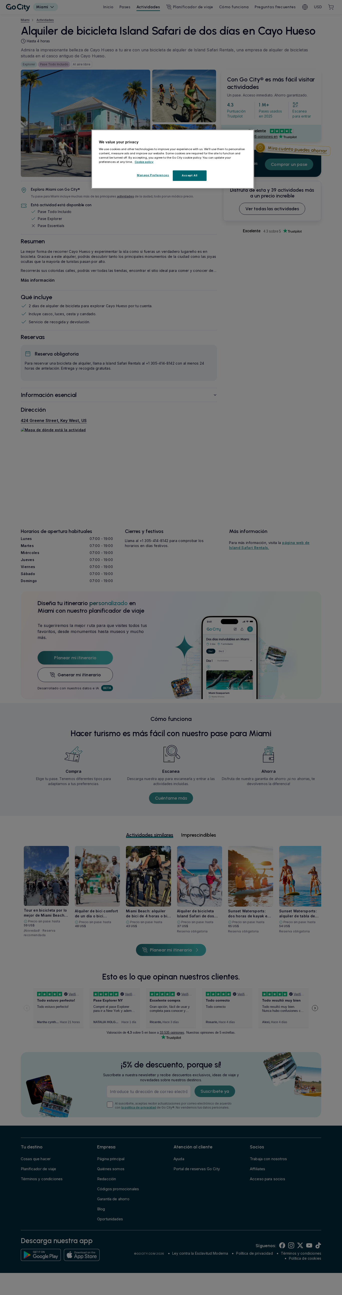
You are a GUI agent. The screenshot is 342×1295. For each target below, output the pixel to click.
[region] (172, 159)
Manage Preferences (153, 175)
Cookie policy (144, 162)
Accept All (190, 175)
